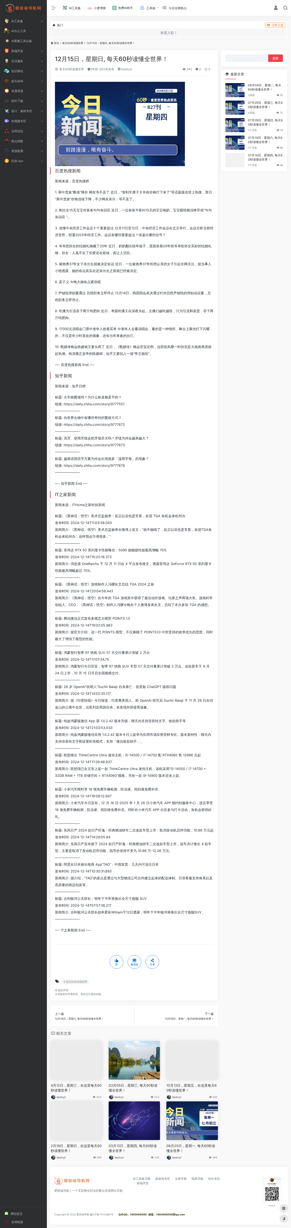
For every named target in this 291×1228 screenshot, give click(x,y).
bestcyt (126, 69)
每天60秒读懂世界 (72, 43)
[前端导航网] (72, 1182)
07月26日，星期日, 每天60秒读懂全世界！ (265, 122)
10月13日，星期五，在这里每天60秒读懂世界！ (191, 1087)
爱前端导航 (82, 1214)
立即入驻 (278, 25)
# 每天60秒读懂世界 (75, 981)
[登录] (276, 8)
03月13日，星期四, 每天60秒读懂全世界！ (133, 1148)
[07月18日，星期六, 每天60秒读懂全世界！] (235, 143)
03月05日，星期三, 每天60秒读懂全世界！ (133, 1087)
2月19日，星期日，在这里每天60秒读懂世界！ (76, 1148)
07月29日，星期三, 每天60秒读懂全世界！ (265, 105)
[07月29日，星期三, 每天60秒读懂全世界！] (235, 108)
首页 (56, 43)
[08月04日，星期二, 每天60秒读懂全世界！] (235, 90)
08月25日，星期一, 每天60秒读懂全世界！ (190, 1148)
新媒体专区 (162, 1178)
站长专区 (214, 1178)
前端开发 (143, 1183)
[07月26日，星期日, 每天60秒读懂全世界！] (235, 125)
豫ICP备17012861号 (101, 1214)
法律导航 (181, 1178)
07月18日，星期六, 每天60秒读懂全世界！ (265, 140)
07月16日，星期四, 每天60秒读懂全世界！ (265, 157)
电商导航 (197, 1178)
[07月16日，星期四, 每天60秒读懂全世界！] (235, 160)
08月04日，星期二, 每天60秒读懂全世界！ (264, 87)
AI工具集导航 (142, 1178)
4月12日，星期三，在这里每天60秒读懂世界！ (76, 1087)
